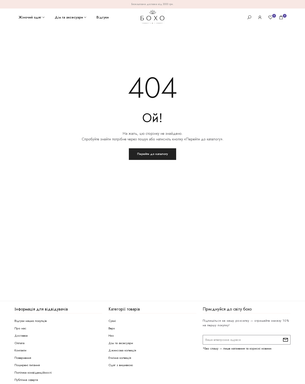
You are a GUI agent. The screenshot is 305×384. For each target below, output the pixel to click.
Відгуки (102, 17)
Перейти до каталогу (152, 154)
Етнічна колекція (120, 358)
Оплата (19, 343)
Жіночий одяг (30, 17)
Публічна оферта (26, 380)
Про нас (20, 328)
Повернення (23, 358)
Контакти (20, 350)
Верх (112, 328)
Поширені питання (27, 365)
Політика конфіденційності (33, 372)
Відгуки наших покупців (31, 321)
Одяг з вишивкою (121, 365)
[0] (270, 17)
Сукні (112, 321)
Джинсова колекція (122, 350)
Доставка (21, 335)
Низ (111, 335)
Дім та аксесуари (69, 17)
